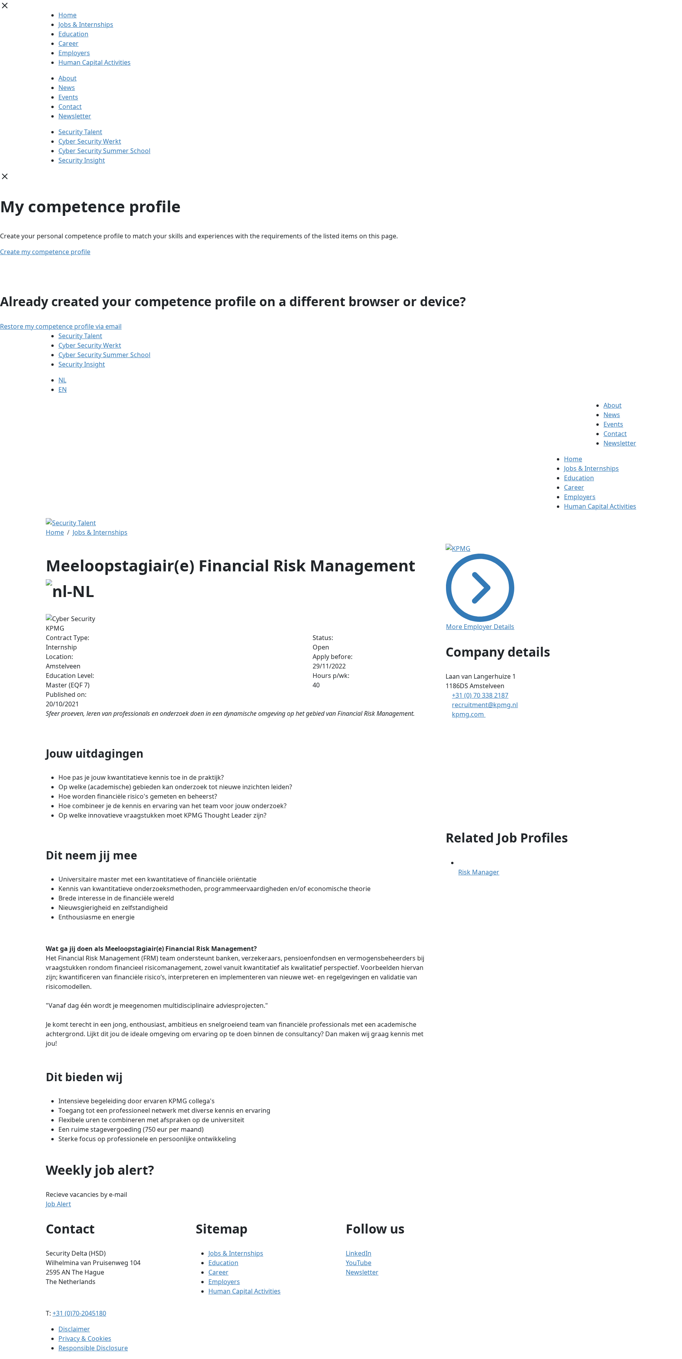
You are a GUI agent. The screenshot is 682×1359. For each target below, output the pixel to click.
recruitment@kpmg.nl (485, 704)
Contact (70, 106)
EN (62, 389)
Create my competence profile (45, 251)
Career (68, 43)
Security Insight (81, 160)
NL (62, 380)
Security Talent (80, 131)
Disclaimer (74, 1329)
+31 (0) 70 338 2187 (480, 695)
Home (67, 15)
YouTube (358, 1262)
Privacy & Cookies (84, 1338)
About (67, 78)
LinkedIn (358, 1253)
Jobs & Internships (85, 24)
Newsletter (74, 116)
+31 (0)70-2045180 (79, 1313)
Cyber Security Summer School (104, 150)
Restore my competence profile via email (61, 326)
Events (68, 97)
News (66, 87)
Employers (74, 53)
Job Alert (58, 1204)
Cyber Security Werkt (89, 141)
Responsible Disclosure (93, 1348)
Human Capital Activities (94, 62)
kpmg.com (468, 714)
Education (73, 34)
